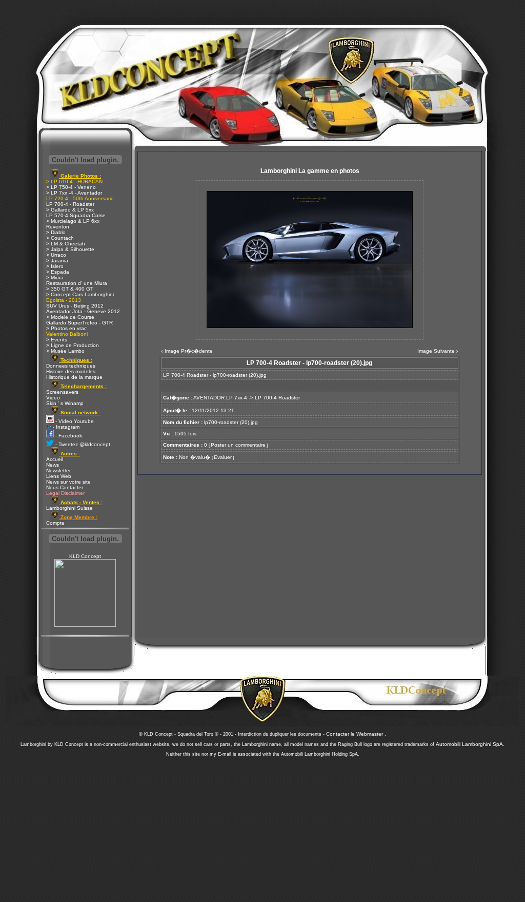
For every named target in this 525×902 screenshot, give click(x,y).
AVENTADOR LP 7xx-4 (220, 397)
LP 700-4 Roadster (277, 397)
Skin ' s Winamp (65, 403)
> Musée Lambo (65, 351)
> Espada (57, 272)
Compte (55, 523)
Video (53, 397)
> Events (56, 339)
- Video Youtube (74, 421)
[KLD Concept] (85, 625)
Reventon (57, 226)
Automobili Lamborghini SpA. (470, 744)
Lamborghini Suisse (69, 508)
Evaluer (223, 457)
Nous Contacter (64, 487)
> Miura (55, 277)
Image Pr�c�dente (189, 351)
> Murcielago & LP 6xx (72, 221)
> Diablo (56, 232)
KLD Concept (85, 556)
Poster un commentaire (238, 445)
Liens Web (58, 476)
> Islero (55, 266)
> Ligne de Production (72, 345)
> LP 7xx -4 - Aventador (74, 193)
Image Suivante (436, 351)
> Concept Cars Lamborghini (80, 294)
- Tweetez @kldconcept (82, 444)
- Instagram (65, 427)
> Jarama (57, 260)
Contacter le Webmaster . (356, 734)
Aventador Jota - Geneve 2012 (83, 311)
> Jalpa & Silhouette (70, 249)
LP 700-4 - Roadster (70, 204)
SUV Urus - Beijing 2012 (75, 306)
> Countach (60, 238)
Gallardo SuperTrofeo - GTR (79, 322)
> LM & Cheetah (65, 243)
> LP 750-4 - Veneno (71, 187)
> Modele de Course (70, 317)
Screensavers (62, 392)
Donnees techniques (70, 366)
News (52, 465)
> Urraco (56, 255)
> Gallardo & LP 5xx (70, 210)
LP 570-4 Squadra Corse (76, 215)
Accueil (54, 459)
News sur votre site (68, 482)
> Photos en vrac (66, 328)
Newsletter (58, 470)
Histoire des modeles (70, 371)
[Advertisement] (262, 826)
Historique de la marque (74, 377)
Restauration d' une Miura (76, 283)
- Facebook (68, 435)
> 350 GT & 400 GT (69, 289)
